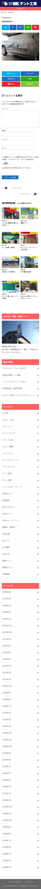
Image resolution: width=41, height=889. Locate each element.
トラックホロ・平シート (12, 487)
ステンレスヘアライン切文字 (14, 368)
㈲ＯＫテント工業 (19, 886)
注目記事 (6, 534)
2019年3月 (6, 787)
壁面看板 (6, 500)
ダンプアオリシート (10, 460)
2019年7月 (6, 766)
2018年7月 (6, 840)
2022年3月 (6, 605)
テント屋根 (7, 480)
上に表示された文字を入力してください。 (17, 168)
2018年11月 (7, 813)
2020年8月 (6, 699)
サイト (4, 148)
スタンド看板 (7, 446)
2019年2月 (6, 793)
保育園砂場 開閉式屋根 (12, 388)
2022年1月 (6, 619)
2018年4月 (6, 854)
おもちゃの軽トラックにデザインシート (18, 395)
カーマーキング (8, 433)
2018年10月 (7, 820)
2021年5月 (6, 659)
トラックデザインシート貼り (14, 382)
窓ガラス (6, 541)
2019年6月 (6, 773)
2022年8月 (6, 592)
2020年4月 (6, 726)
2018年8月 (6, 834)
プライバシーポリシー (15, 881)
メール (5, 139)
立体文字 (6, 554)
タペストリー (7, 453)
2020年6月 (6, 713)
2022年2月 (6, 612)
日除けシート (7, 514)
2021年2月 (6, 672)
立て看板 (6, 547)
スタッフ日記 (7, 440)
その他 (5, 413)
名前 (4, 130)
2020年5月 (6, 720)
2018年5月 (6, 847)
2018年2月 (6, 867)
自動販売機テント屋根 (11, 375)
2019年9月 (6, 753)
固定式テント (7, 494)
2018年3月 (6, 860)
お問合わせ (21, 8)
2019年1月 (6, 800)
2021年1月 (6, 679)
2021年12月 (7, 626)
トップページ (29, 881)
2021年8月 (6, 646)
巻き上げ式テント (9, 507)
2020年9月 (6, 693)
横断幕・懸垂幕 (8, 527)
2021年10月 (7, 632)
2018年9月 (6, 827)
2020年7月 (6, 706)
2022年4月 (6, 599)
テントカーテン (8, 467)
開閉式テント (7, 567)
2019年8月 (6, 760)
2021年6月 (6, 652)
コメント (5, 109)
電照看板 (6, 574)
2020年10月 (7, 686)
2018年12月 (7, 807)
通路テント (7, 561)
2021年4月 (6, 666)
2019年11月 (7, 740)
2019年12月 (7, 733)
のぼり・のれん (8, 420)
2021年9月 (6, 639)
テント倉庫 (7, 473)
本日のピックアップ (10, 520)
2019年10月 (7, 746)
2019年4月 (6, 780)
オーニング (7, 426)
